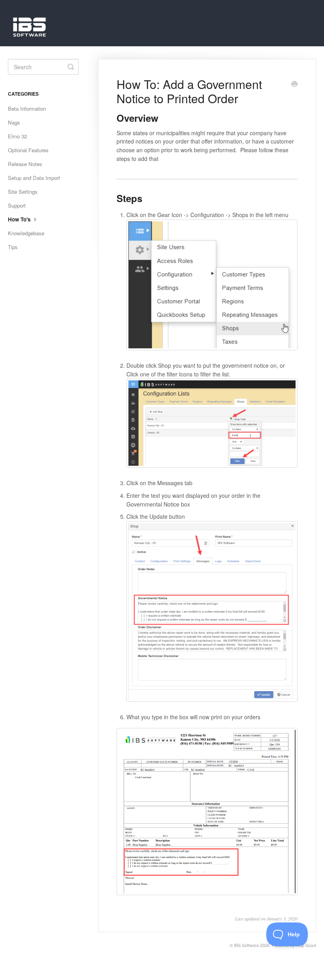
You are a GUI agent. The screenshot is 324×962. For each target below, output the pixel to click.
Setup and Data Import (34, 177)
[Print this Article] (294, 84)
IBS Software (246, 945)
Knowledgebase (26, 233)
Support (17, 205)
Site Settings (23, 191)
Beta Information (27, 108)
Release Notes (25, 164)
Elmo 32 (17, 136)
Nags (14, 122)
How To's (20, 219)
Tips (13, 247)
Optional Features (28, 150)
